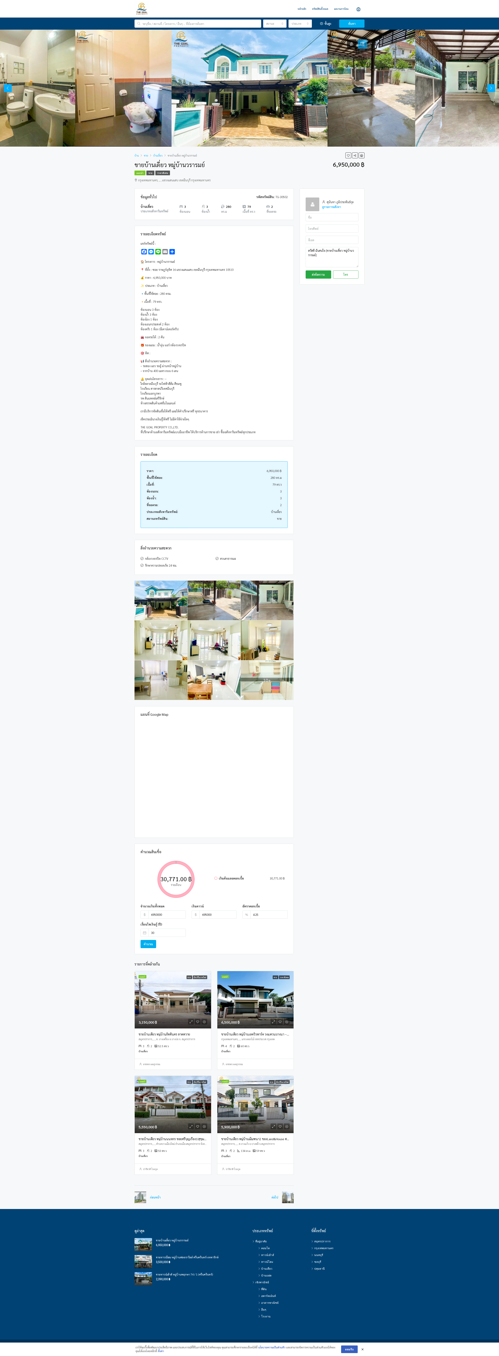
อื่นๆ (263, 1309)
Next (491, 88)
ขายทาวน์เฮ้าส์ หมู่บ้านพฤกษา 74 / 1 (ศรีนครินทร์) (184, 1274)
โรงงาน (266, 1316)
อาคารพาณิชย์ (270, 1302)
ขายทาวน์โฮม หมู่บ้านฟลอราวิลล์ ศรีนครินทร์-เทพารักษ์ (187, 1257)
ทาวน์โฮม (267, 1261)
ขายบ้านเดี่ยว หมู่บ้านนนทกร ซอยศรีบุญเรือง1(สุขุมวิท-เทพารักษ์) (180, 1139)
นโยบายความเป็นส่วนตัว (271, 1347)
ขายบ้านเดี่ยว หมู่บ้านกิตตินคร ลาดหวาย (164, 1034)
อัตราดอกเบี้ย (251, 906)
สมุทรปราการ (322, 1241)
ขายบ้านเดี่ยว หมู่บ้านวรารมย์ (172, 1240)
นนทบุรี (318, 1255)
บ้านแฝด (266, 1275)
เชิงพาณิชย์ (262, 1282)
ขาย (150, 172)
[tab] (351, 44)
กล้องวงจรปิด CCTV (156, 558)
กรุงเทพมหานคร (324, 1248)
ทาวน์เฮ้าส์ (267, 1255)
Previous (8, 88)
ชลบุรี (317, 1261)
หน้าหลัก (302, 8)
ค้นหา (352, 23)
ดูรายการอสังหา (331, 207)
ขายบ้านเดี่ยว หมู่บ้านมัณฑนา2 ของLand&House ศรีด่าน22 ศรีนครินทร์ (267, 1139)
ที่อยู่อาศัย (261, 1241)
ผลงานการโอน (341, 8)
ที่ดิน (264, 1289)
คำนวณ (148, 944)
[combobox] (275, 23)
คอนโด (265, 1248)
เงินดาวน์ (198, 906)
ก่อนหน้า (155, 1197)
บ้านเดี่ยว (266, 1268)
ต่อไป (275, 1197)
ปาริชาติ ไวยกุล (150, 1169)
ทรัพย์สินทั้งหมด (320, 8)
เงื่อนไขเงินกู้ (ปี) (151, 924)
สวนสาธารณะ (228, 558)
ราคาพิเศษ (162, 172)
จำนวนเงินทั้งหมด (153, 906)
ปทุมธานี (319, 1268)
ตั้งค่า (161, 1351)
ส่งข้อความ (318, 274)
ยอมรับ (349, 1349)
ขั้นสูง (327, 23)
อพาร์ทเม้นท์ (268, 1296)
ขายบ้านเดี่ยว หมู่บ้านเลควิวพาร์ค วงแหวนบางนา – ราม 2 (258, 1034)
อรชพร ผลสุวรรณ (151, 1064)
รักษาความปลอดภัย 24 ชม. (161, 565)
